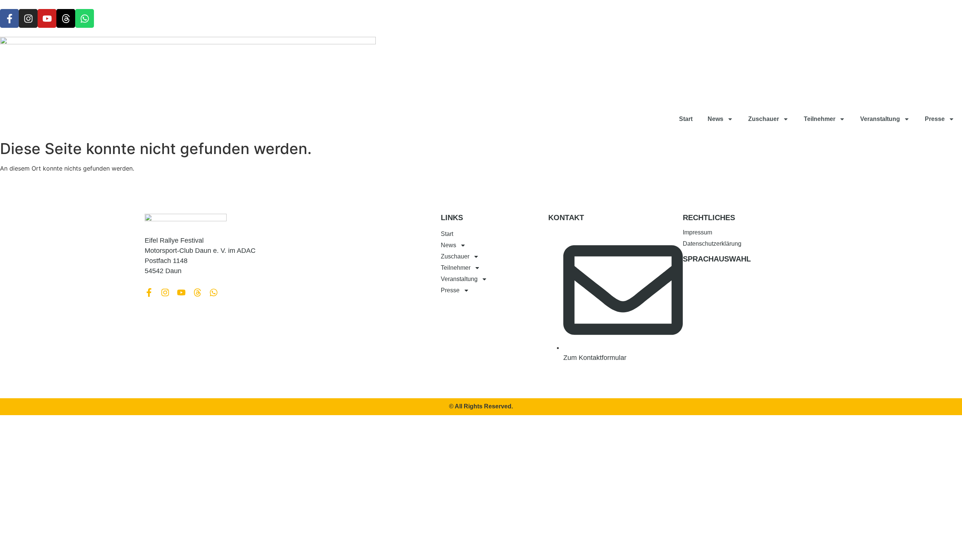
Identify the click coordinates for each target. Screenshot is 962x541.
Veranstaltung (880, 119)
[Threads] (65, 18)
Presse (935, 119)
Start (686, 119)
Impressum (697, 232)
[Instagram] (28, 18)
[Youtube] (47, 18)
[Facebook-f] (9, 18)
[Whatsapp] (84, 18)
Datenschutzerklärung (712, 243)
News (715, 119)
